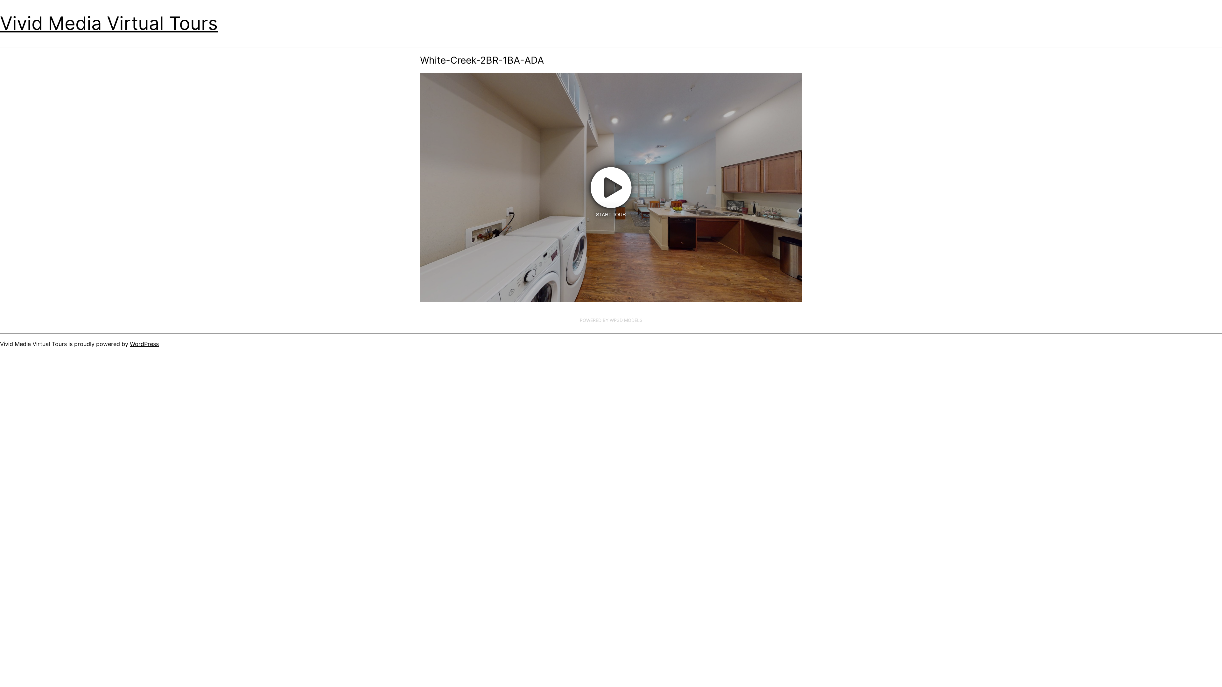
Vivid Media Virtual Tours (109, 23)
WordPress (144, 344)
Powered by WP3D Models (611, 320)
